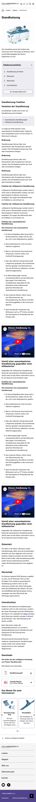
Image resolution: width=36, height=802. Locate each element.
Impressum (5, 798)
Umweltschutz (12, 85)
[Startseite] (3, 10)
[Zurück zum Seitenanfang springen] (32, 796)
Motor (25, 614)
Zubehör (15, 10)
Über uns (5, 766)
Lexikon (8, 10)
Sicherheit (10, 76)
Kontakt (5, 778)
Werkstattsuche (8, 772)
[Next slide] (34, 715)
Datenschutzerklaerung (19, 798)
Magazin (5, 759)
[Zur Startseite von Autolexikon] (10, 4)
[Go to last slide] (2, 715)
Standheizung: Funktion (15, 72)
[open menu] (33, 4)
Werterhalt (10, 81)
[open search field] (30, 4)
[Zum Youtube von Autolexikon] (3, 785)
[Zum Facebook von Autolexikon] (8, 785)
